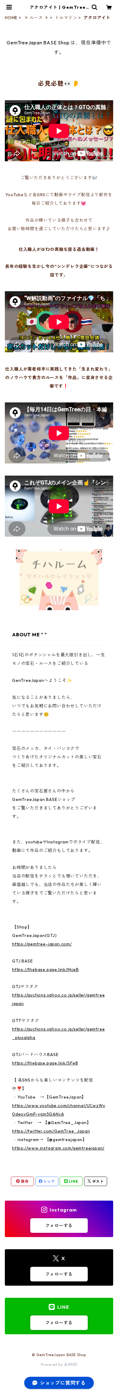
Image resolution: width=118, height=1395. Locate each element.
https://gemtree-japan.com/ (42, 944)
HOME (11, 17)
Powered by (52, 1364)
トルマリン (66, 17)
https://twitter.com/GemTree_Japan (51, 1131)
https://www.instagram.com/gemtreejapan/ (58, 1148)
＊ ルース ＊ (36, 17)
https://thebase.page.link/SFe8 (45, 1063)
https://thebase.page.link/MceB (45, 969)
